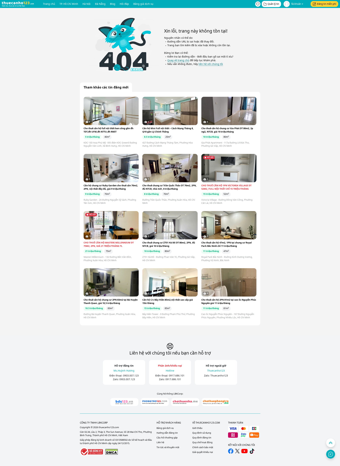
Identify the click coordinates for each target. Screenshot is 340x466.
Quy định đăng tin (201, 437)
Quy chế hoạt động (202, 442)
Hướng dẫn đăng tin (167, 432)
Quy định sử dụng (201, 432)
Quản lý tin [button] (273, 3)
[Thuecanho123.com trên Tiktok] (252, 451)
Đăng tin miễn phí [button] (326, 3)
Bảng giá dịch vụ (143, 3)
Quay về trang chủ (178, 60)
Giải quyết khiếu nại (202, 452)
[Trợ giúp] (330, 454)
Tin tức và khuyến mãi (168, 447)
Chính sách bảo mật (202, 447)
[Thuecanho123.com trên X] (237, 451)
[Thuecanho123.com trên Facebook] (230, 451)
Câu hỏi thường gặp (167, 437)
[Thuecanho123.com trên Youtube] (244, 451)
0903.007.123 (131, 375)
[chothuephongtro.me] (216, 402)
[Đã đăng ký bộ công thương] (91, 451)
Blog (112, 3)
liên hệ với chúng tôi (211, 64)
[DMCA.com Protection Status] (111, 452)
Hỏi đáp (124, 3)
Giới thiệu (197, 428)
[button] (257, 4)
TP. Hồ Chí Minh (69, 3)
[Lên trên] (330, 442)
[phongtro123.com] (155, 402)
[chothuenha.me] (185, 402)
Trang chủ (49, 3)
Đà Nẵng (100, 3)
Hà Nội (86, 3)
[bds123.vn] (124, 402)
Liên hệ (160, 442)
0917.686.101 (177, 375)
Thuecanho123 (219, 375)
